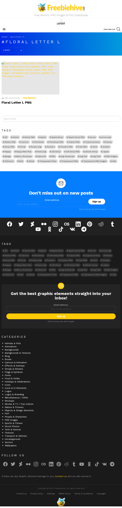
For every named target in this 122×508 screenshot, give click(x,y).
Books (8, 359)
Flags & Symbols (14, 372)
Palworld (41, 156)
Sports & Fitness (14, 423)
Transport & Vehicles (16, 436)
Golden (106, 147)
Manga (8, 156)
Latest (61, 23)
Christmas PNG (56, 142)
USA (114, 161)
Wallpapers (11, 445)
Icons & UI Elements (15, 388)
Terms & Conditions (83, 494)
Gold (94, 147)
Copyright (101, 494)
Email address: (52, 200)
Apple (43, 137)
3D (6, 137)
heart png (41, 152)
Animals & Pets (13, 343)
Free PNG (82, 147)
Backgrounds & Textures (18, 353)
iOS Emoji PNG (72, 152)
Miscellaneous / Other (16, 397)
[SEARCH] (118, 29)
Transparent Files (48, 161)
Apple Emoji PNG (76, 137)
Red (21, 161)
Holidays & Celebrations (17, 381)
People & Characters (16, 416)
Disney (108, 142)
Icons (7, 385)
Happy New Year (23, 152)
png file (83, 156)
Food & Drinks (12, 378)
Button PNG (10, 142)
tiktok (31, 161)
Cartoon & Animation (16, 362)
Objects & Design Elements (19, 410)
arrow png (106, 137)
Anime (16, 137)
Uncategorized (12, 439)
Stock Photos (12, 426)
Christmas (39, 142)
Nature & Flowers (14, 407)
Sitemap (51, 494)
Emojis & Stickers (14, 369)
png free (96, 156)
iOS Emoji (56, 152)
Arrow (93, 137)
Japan (106, 152)
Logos (8, 391)
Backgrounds (12, 349)
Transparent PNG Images (95, 161)
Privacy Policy (36, 494)
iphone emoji (91, 152)
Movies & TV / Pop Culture (19, 404)
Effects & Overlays (15, 365)
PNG (53, 156)
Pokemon (9, 161)
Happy (8, 152)
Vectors (9, 442)
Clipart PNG (74, 142)
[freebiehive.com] (61, 501)
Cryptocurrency (92, 142)
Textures (9, 432)
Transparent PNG (70, 161)
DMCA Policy (65, 494)
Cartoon (25, 142)
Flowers (51, 147)
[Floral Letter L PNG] (30, 78)
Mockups (9, 400)
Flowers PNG (66, 147)
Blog (7, 356)
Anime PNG (29, 137)
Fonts (8, 375)
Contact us (61, 476)
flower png (36, 147)
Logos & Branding (14, 394)
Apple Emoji (57, 137)
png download (67, 156)
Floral (22, 147)
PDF (7, 413)
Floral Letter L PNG (17, 102)
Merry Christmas (24, 156)
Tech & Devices (13, 429)
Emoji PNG (9, 147)
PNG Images (29, 98)
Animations (11, 346)
